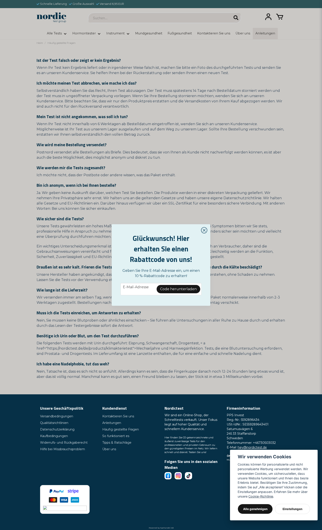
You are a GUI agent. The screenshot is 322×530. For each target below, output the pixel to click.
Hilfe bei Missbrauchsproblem (62, 449)
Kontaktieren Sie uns (118, 416)
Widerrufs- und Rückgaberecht (64, 443)
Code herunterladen (178, 289)
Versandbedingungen (56, 416)
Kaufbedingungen (54, 436)
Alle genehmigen (255, 509)
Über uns (109, 449)
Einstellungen (292, 509)
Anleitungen (111, 423)
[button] (204, 230)
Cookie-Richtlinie (260, 496)
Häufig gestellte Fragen (120, 429)
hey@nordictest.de (252, 447)
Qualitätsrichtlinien (54, 423)
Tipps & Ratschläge (116, 443)
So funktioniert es (115, 436)
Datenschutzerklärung (57, 429)
